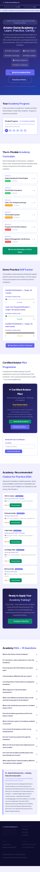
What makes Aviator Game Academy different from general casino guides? (20, 762)
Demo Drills (25, 832)
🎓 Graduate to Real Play (20, 621)
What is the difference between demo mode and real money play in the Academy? (20, 699)
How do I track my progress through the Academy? (20, 738)
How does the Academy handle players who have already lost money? (20, 754)
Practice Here (15, 505)
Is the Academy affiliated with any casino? (20, 676)
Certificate (25, 835)
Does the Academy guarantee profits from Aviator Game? (20, 714)
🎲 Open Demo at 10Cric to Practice (20, 345)
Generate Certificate (13, 451)
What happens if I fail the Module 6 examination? (20, 691)
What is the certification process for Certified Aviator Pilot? (20, 707)
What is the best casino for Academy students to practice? (20, 722)
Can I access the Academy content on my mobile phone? (20, 730)
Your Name (8, 443)
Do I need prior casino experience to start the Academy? (20, 661)
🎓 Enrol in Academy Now (20, 72)
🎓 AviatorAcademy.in (11, 2)
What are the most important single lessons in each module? (20, 746)
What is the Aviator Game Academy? (20, 654)
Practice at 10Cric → (20, 80)
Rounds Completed (13, 296)
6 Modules (25, 829)
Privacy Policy (7, 844)
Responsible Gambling (9, 847)
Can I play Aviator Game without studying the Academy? (20, 683)
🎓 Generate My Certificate (20, 421)
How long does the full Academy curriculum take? (20, 669)
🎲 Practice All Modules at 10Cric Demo (20, 251)
